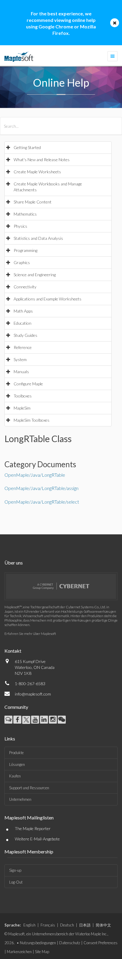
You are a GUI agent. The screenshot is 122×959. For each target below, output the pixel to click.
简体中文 (103, 925)
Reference (23, 347)
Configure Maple (28, 383)
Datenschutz (69, 942)
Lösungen (17, 764)
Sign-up (15, 870)
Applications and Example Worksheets (47, 298)
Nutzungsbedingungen (38, 942)
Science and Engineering (35, 274)
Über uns (13, 562)
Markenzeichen (19, 951)
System (20, 359)
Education (22, 323)
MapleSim (22, 407)
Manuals (21, 371)
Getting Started (27, 147)
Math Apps (23, 310)
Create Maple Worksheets (37, 171)
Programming (25, 250)
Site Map (42, 951)
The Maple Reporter (33, 828)
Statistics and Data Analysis (38, 238)
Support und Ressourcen (29, 787)
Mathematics (25, 213)
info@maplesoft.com (33, 693)
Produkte (16, 752)
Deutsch (67, 925)
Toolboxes (23, 395)
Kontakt (12, 651)
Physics (20, 226)
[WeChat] (62, 720)
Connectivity (25, 286)
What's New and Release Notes (42, 159)
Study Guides (25, 335)
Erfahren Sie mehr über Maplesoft (30, 633)
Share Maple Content (33, 201)
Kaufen (15, 776)
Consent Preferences (101, 942)
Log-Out (16, 882)
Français (48, 925)
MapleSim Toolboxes (31, 420)
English (29, 925)
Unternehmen (20, 799)
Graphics (22, 262)
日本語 (85, 925)
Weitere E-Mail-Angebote (37, 838)
